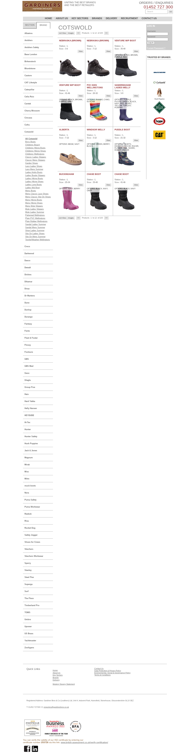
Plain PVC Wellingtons (35, 218)
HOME (48, 18)
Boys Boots (30, 142)
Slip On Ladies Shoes (35, 233)
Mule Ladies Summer (34, 212)
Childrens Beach (32, 145)
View (81, 51)
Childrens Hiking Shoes (35, 151)
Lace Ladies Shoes (33, 166)
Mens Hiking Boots (33, 200)
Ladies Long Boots (33, 184)
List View (62, 33)
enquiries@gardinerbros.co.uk (56, 707)
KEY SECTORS (80, 18)
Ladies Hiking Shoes (34, 181)
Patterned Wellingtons (35, 215)
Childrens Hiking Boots (35, 148)
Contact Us (99, 669)
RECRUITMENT (129, 18)
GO (171, 12)
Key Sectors (58, 675)
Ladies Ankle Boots (33, 172)
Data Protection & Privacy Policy (107, 671)
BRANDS (97, 18)
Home (55, 670)
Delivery (56, 680)
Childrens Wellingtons (34, 154)
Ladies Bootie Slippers (35, 175)
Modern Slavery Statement (64, 684)
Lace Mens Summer (34, 169)
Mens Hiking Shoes (34, 203)
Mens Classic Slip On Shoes (38, 197)
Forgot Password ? (156, 48)
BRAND (43, 25)
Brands (56, 678)
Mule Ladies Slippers (34, 209)
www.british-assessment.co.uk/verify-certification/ (84, 742)
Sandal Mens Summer (35, 227)
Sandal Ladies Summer (35, 224)
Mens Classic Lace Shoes (37, 194)
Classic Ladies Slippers (35, 157)
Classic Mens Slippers (35, 160)
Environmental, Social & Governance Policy (112, 673)
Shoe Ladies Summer (34, 230)
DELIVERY (111, 18)
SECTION (29, 25)
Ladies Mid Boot (32, 188)
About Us (56, 673)
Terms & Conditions (102, 675)
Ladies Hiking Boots (34, 178)
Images (71, 33)
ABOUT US (62, 18)
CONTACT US (149, 18)
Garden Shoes (31, 163)
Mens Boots (30, 191)
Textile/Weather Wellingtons (37, 240)
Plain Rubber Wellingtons (36, 221)
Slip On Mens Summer (35, 236)
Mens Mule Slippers (34, 206)
